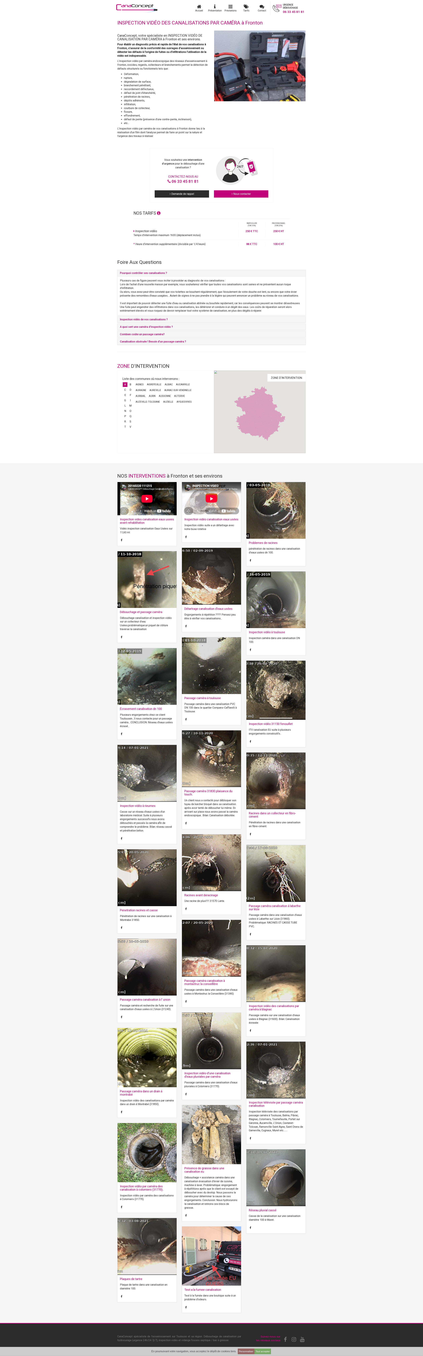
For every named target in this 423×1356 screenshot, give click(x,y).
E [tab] (125, 395)
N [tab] (125, 411)
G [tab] (125, 400)
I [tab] (130, 400)
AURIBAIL (141, 396)
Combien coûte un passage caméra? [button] (142, 334)
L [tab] (125, 405)
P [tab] (125, 416)
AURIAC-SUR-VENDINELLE (178, 390)
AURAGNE (141, 390)
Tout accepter (263, 1351)
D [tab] (130, 389)
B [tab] (130, 384)
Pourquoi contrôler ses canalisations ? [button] (143, 273)
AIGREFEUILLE (154, 384)
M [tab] (130, 405)
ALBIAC (169, 384)
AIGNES (140, 384)
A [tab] (125, 384)
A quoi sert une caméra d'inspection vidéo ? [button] (146, 326)
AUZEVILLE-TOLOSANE (148, 401)
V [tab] (130, 426)
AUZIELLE (168, 401)
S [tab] (130, 421)
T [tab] (125, 426)
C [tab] (125, 389)
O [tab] (130, 411)
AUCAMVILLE (183, 384)
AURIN (152, 396)
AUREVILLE (155, 390)
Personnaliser (246, 1351)
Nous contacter (242, 193)
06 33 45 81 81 (185, 181)
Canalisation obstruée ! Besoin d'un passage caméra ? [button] (153, 341)
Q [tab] (130, 416)
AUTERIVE (179, 396)
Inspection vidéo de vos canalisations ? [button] (144, 319)
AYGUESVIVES (184, 401)
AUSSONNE (165, 396)
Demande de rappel (182, 193)
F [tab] (130, 395)
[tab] (211, 273)
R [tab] (125, 421)
